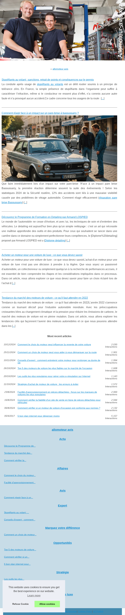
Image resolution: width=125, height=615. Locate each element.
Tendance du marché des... (18, 453)
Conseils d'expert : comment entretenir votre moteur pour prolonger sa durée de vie (59, 361)
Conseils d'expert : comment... (19, 519)
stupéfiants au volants (50, 84)
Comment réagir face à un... (18, 497)
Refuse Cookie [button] (20, 604)
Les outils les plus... (14, 579)
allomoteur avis (60, 69)
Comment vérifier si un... (16, 557)
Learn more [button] (34, 595)
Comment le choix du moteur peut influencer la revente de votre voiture (54, 344)
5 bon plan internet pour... (17, 564)
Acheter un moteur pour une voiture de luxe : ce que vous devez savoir (42, 255)
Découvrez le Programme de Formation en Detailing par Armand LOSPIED (45, 217)
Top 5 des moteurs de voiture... (20, 549)
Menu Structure (69, 611)
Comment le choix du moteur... (20, 475)
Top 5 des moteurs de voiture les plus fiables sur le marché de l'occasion (55, 368)
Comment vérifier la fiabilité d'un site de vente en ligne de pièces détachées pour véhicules (59, 401)
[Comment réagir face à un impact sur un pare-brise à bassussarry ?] (59, 148)
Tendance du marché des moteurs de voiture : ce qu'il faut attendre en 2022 (45, 297)
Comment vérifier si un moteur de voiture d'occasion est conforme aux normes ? (59, 408)
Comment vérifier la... (15, 460)
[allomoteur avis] (62, 30)
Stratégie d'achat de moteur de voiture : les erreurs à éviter (48, 384)
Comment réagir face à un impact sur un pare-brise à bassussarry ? (40, 113)
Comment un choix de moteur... (20, 534)
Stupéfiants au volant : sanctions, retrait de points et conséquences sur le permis (48, 79)
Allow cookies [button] (47, 604)
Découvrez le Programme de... (20, 446)
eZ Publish (98, 611)
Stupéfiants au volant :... (16, 512)
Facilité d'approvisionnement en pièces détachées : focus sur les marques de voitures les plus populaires (57, 393)
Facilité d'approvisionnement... (19, 482)
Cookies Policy (85, 611)
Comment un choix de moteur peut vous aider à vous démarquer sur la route (57, 352)
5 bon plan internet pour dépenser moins (39, 416)
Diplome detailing (55, 240)
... (103, 98)
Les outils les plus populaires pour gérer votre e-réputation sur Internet (54, 376)
